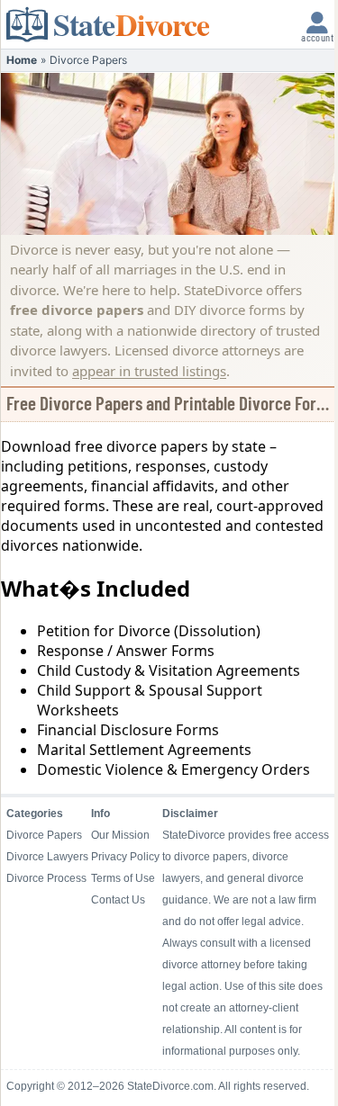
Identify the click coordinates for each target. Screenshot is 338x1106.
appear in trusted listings (149, 371)
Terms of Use (123, 878)
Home (21, 60)
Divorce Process (46, 878)
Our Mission (120, 835)
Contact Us (118, 900)
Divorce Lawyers (47, 856)
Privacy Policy (125, 856)
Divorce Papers (44, 835)
